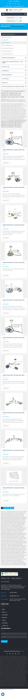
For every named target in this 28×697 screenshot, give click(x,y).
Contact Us (5, 625)
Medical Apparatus (5, 26)
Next (12, 508)
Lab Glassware (5, 78)
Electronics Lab (5, 66)
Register (17, 1)
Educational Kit (5, 39)
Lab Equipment (5, 70)
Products (4, 617)
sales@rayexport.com (19, 6)
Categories (5, 614)
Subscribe (4, 641)
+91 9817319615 (8, 6)
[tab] (14, 34)
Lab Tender (5, 623)
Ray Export (22, 651)
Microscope (4, 82)
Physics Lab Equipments (7, 45)
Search (4, 620)
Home (2, 24)
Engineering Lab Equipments (8, 57)
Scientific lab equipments (7, 53)
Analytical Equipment (7, 74)
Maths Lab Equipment (6, 37)
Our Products (8, 24)
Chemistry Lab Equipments (8, 48)
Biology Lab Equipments (7, 51)
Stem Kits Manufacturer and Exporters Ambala (13, 86)
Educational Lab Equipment (19, 24)
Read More (6, 162)
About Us (4, 612)
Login (11, 1)
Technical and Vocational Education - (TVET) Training (12, 62)
